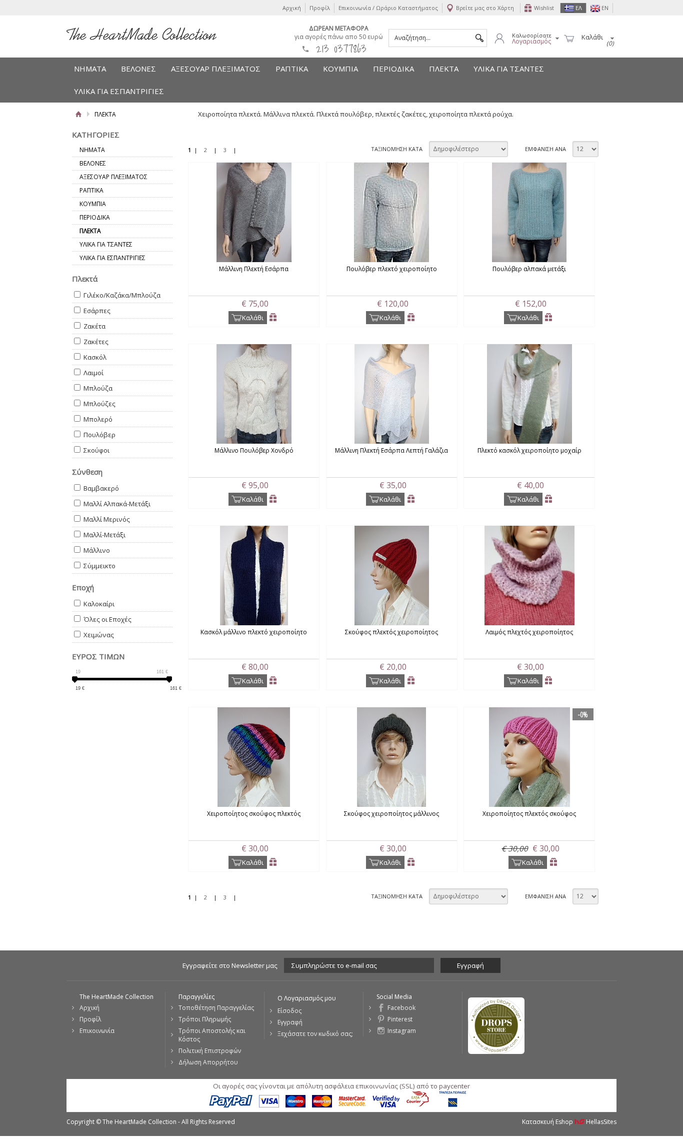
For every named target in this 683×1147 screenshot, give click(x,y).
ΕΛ (578, 8)
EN (604, 8)
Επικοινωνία (97, 1030)
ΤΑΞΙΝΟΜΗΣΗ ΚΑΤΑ (396, 149)
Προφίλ (320, 8)
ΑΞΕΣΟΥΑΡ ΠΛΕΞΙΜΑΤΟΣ (215, 69)
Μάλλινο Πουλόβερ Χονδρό (254, 450)
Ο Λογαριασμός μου (307, 998)
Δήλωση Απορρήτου (208, 1062)
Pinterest (400, 1019)
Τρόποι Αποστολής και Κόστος (212, 1034)
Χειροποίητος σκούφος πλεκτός (253, 813)
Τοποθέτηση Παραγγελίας (216, 1007)
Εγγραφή (290, 1022)
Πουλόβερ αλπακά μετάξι (529, 269)
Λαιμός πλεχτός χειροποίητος (529, 632)
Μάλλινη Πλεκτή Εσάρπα (253, 269)
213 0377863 (341, 48)
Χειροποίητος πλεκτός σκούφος (529, 813)
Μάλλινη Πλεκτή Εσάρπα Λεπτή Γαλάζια (391, 450)
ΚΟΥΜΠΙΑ (340, 69)
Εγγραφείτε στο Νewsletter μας (230, 965)
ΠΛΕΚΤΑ (443, 69)
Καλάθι (253, 317)
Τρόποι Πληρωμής (204, 1019)
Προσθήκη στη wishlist (273, 317)
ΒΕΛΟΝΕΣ (138, 69)
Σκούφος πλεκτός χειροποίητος (391, 632)
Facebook (402, 1007)
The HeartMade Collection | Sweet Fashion (141, 34)
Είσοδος (290, 1010)
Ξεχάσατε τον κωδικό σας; (315, 1033)
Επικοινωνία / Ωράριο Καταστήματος (388, 8)
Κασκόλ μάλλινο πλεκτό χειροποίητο (253, 632)
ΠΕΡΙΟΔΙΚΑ (393, 69)
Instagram (402, 1030)
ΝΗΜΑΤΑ (90, 69)
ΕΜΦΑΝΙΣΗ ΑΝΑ (545, 149)
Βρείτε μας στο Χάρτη (485, 8)
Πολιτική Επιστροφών (209, 1050)
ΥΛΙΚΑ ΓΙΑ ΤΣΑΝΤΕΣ (509, 69)
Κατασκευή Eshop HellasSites (569, 1121)
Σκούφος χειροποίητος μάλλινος (391, 813)
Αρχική (291, 8)
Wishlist (544, 8)
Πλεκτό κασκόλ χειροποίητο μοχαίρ (530, 450)
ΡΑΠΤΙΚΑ (292, 69)
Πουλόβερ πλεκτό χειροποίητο (391, 269)
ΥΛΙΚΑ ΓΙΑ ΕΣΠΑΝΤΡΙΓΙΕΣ (119, 91)
